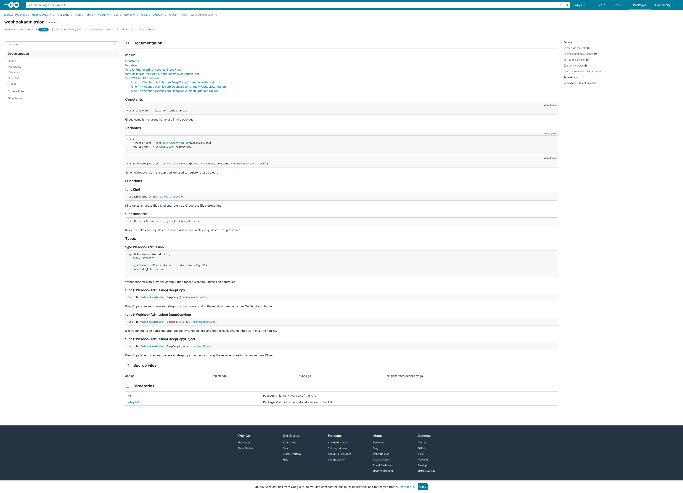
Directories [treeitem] (15, 98)
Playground (289, 442)
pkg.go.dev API (337, 459)
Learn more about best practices (582, 71)
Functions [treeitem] (14, 77)
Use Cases (244, 442)
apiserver (103, 14)
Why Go (580, 5)
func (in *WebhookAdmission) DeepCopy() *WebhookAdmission (174, 82)
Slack (421, 453)
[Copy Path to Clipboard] (216, 15)
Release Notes (381, 459)
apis (183, 14)
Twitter (422, 442)
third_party (63, 14)
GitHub (422, 448)
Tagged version (576, 59)
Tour (285, 448)
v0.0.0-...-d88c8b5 (21, 29)
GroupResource (190, 221)
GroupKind (176, 196)
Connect (424, 436)
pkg (116, 14)
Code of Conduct (383, 470)
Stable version (575, 65)
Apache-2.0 (107, 29)
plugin (144, 14)
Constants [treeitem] (15, 66)
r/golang (423, 459)
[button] (564, 48)
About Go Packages (339, 453)
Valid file (576, 47)
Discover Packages (15, 14)
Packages (640, 5)
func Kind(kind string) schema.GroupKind (153, 69)
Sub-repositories (337, 448)
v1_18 (78, 14)
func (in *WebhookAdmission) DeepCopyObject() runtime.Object (174, 91)
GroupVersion (181, 163)
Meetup (422, 465)
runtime (161, 143)
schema (167, 163)
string (153, 196)
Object (207, 346)
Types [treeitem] (12, 83)
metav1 (137, 258)
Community (663, 5)
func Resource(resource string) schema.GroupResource (162, 74)
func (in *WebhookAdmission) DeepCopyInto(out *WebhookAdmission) (179, 86)
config (172, 14)
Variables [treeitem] (14, 72)
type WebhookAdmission (142, 78)
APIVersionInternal (254, 163)
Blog (375, 448)
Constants (132, 61)
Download (379, 442)
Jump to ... (14, 44)
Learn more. (407, 487)
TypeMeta (148, 258)
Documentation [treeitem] (18, 53)
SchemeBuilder (165, 146)
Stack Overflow (292, 453)
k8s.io (89, 14)
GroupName (207, 163)
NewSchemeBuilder (178, 143)
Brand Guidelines (383, 465)
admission (129, 14)
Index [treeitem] (12, 60)
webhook (158, 14)
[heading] (15, 5)
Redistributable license (580, 53)
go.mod (577, 47)
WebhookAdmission (152, 297)
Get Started (292, 436)
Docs (617, 5)
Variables (131, 65)
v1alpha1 (133, 402)
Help (285, 459)
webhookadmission (202, 14)
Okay (422, 487)
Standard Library (338, 442)
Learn (601, 5)
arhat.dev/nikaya (41, 14)
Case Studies (245, 448)
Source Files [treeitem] (16, 91)
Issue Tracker (381, 453)
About (377, 436)
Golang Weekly (426, 470)
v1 (129, 395)
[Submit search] (567, 5)
